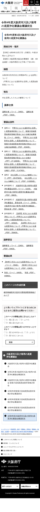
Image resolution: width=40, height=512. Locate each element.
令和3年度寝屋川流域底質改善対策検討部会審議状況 (21, 400)
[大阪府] (11, 3)
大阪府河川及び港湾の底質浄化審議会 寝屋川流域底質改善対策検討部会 (22, 382)
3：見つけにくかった (14, 336)
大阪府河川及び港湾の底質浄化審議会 (19, 355)
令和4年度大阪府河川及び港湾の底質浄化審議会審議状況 (21, 417)
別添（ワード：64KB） (13, 273)
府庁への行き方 (7, 486)
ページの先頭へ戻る (35, 462)
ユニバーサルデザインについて (13, 447)
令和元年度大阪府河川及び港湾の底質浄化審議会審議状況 (22, 373)
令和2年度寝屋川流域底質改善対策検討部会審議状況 (21, 392)
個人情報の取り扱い (9, 450)
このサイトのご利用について (12, 439)
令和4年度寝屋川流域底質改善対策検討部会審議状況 (21, 409)
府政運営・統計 (15, 429)
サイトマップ (7, 454)
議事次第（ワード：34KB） (13, 112)
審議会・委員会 (26, 429)
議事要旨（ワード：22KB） (13, 246)
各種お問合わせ (26, 486)
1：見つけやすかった (14, 332)
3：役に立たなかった (14, 323)
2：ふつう (25, 320)
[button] (26, 3)
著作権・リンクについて (11, 443)
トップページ (5, 429)
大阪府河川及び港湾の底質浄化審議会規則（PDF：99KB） (20, 192)
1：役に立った (12, 320)
